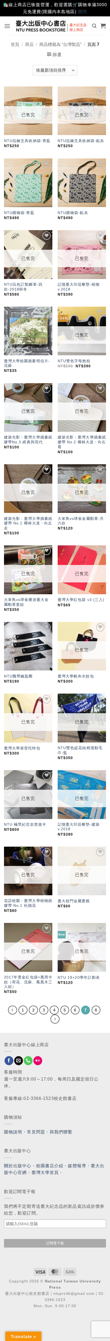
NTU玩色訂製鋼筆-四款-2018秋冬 (23, 286)
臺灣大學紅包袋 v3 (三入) (81, 600)
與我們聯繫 (61, 1132)
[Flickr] (37, 1060)
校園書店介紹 (50, 1166)
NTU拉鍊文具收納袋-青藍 (27, 141)
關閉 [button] (82, 11)
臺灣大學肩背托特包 (22, 748)
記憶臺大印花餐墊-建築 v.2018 (79, 826)
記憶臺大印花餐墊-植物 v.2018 (79, 286)
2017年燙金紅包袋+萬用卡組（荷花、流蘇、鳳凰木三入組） (28, 982)
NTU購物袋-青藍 (19, 213)
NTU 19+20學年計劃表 (79, 978)
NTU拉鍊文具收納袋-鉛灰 (81, 141)
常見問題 (36, 1132)
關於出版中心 (18, 1166)
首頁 (15, 44)
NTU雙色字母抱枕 (74, 361)
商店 (29, 44)
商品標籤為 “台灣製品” (60, 44)
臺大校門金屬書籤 (74, 901)
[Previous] (12, 1010)
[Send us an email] (18, 1060)
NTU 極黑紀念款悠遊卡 (25, 824)
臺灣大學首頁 (45, 1172)
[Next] (55, 1019)
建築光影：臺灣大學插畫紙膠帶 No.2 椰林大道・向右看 (82, 442)
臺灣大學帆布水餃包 (76, 676)
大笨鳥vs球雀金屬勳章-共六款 (81, 521)
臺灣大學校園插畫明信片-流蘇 (27, 363)
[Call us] (28, 1060)
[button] (7, 25)
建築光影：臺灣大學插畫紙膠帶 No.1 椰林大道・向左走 (28, 523)
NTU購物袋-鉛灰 (73, 213)
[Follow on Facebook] (9, 1060)
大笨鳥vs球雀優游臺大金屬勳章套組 (26, 602)
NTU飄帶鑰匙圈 (18, 676)
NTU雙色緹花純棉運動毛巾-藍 (80, 750)
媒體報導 (77, 1166)
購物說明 (13, 1132)
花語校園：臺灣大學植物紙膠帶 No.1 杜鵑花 (28, 903)
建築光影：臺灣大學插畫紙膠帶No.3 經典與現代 (28, 439)
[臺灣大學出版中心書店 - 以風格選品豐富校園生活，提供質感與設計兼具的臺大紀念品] (51, 26)
